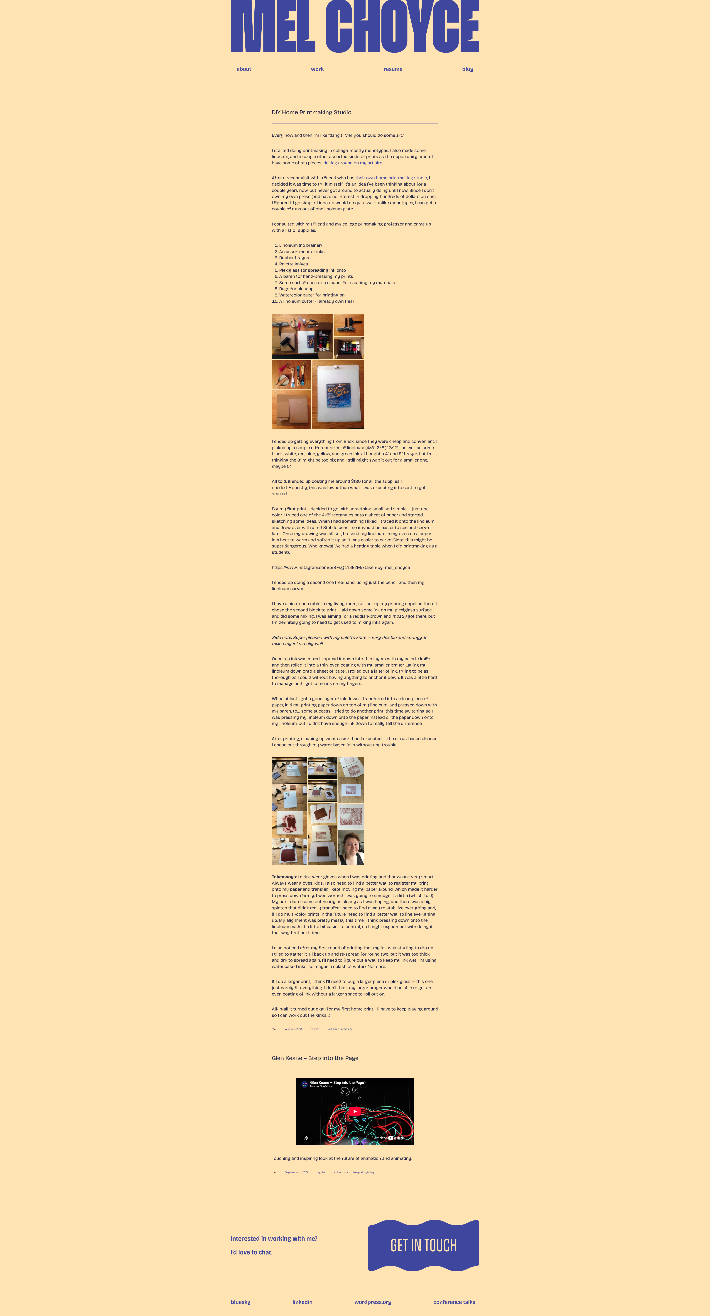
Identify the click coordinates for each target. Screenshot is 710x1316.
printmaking (345, 1029)
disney (356, 1172)
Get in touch (423, 1245)
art (330, 1029)
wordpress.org (372, 1302)
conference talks (454, 1302)
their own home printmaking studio (391, 177)
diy (335, 1029)
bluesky (241, 1302)
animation (340, 1172)
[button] (303, 336)
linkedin (302, 1302)
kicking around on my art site (352, 162)
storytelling (367, 1172)
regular (315, 1029)
